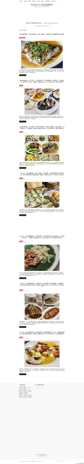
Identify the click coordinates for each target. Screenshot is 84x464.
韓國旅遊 (24, 386)
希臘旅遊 (21, 396)
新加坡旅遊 (29, 391)
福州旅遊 (21, 390)
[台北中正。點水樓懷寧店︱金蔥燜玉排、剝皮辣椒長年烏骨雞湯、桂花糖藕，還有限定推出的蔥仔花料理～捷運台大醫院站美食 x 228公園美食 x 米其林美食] (42, 306)
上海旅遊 (20, 389)
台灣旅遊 (38, 1)
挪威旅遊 (29, 394)
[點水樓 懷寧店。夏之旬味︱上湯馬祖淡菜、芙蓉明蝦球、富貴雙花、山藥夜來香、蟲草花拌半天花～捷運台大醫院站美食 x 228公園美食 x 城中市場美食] (41, 101)
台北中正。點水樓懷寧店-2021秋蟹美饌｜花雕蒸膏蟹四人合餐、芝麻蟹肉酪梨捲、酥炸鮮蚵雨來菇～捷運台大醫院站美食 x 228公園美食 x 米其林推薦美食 (42, 333)
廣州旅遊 (24, 390)
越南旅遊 (25, 391)
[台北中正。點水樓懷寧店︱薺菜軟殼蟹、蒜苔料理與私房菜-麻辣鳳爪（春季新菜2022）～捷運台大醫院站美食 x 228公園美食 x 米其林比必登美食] (42, 257)
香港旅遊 (20, 387)
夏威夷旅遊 (25, 393)
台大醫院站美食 (22, 37)
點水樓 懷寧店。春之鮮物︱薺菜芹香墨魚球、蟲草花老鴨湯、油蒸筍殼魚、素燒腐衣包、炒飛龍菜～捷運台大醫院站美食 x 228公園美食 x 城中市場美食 (42, 127)
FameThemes (63, 461)
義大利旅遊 (25, 394)
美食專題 (33, 1)
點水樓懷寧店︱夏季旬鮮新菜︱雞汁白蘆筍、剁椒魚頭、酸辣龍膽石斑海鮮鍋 (42, 34)
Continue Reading (23, 121)
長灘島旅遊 (21, 392)
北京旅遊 (28, 387)
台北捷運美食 (47, 1)
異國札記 (29, 1)
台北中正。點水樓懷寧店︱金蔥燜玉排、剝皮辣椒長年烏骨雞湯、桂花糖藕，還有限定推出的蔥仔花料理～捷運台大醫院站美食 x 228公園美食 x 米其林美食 (42, 284)
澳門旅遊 (24, 387)
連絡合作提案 (53, 1)
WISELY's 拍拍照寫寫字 (42, 4)
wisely (20, 86)
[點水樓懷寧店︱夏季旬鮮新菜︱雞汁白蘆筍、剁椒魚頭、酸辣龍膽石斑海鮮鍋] (42, 54)
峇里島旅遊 (26, 392)
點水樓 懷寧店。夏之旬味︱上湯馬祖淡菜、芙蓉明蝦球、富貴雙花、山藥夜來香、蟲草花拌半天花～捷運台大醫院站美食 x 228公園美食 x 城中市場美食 (42, 81)
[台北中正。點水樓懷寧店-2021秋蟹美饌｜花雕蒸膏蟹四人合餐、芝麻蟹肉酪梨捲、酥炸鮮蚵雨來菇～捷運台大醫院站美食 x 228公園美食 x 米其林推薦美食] (42, 353)
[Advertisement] (42, 15)
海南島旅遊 (24, 389)
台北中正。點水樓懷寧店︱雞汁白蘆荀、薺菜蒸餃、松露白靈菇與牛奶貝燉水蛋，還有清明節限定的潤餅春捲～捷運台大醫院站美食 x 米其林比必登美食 (42, 174)
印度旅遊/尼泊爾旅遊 (23, 397)
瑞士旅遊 (21, 394)
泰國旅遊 (21, 391)
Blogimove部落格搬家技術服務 (80, 463)
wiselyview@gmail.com (42, 455)
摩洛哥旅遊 (29, 397)
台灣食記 (42, 1)
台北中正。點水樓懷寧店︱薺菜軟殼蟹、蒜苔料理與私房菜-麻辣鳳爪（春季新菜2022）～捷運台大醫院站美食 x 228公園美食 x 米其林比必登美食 (42, 237)
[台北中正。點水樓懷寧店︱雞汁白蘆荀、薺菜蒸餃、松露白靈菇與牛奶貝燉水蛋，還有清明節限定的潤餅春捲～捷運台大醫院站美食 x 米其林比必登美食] (42, 194)
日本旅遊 (25, 1)
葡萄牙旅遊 (30, 396)
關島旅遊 (21, 393)
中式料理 (21, 85)
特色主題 (20, 1)
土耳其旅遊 (25, 396)
